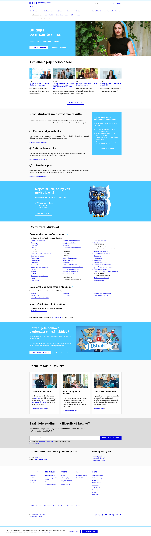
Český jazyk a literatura (37, 256)
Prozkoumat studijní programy (37, 142)
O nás (94, 472)
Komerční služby (96, 487)
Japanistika (66, 245)
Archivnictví (34, 245)
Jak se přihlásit (49, 15)
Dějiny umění (34, 262)
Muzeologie (66, 262)
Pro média (32, 482)
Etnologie (33, 271)
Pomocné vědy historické (101, 251)
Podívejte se (56, 317)
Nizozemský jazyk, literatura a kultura (73, 267)
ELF (59, 505)
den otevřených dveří (39, 402)
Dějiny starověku (35, 260)
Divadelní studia (35, 265)
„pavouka (32, 345)
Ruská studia (97, 260)
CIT (62, 505)
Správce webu (33, 516)
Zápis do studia (75, 15)
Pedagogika (66, 276)
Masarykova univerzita (39, 514)
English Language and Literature (40, 267)
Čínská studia (35, 258)
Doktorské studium (49, 482)
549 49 (38, 457)
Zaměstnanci (109, 11)
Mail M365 (32, 505)
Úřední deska (95, 494)
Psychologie (97, 256)
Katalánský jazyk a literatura (70, 258)
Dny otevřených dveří (99, 458)
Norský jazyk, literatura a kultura (71, 269)
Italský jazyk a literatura (69, 243)
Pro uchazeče (51, 472)
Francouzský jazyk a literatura (39, 276)
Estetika (33, 269)
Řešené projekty (65, 478)
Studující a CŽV (97, 11)
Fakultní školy (95, 485)
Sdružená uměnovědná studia (102, 264)
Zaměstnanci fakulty (97, 478)
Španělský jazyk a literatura (101, 269)
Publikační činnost (65, 484)
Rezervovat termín (99, 408)
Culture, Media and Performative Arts (41, 253)
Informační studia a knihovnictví (71, 240)
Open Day (37, 398)
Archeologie (34, 243)
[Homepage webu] (39, 4)
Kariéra (79, 472)
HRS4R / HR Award (96, 482)
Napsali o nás (32, 480)
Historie (33, 278)
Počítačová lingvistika (100, 240)
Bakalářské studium (50, 475)
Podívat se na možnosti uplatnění (38, 176)
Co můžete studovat (35, 15)
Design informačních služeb (39, 311)
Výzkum (64, 472)
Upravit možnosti (44, 532)
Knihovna (38, 505)
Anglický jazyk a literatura (38, 240)
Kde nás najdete (96, 489)
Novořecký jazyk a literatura (70, 271)
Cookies (40, 516)
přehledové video (34, 338)
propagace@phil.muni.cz (42, 459)
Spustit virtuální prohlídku (70, 410)
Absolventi (118, 11)
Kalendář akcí (32, 475)
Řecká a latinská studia (100, 262)
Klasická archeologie (68, 260)
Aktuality (34, 472)
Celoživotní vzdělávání (50, 484)
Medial (54, 505)
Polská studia (98, 243)
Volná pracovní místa (81, 475)
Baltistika (33, 247)
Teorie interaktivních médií (101, 278)
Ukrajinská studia (99, 280)
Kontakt (94, 492)
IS (65, 505)
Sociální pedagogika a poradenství (103, 267)
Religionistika (98, 258)
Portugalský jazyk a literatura (102, 253)
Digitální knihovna (46, 505)
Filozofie (33, 273)
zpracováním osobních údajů (46, 441)
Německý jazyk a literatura (70, 264)
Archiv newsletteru (34, 443)
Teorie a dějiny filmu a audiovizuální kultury (106, 271)
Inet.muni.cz (70, 505)
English (119, 3)
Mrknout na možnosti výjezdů (37, 159)
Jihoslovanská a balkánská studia (72, 247)
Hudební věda (35, 280)
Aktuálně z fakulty (33, 478)
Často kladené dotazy (62, 15)
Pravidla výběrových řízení (82, 478)
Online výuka (78, 505)
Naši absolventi (95, 480)
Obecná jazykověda (68, 273)
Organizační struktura (97, 475)
